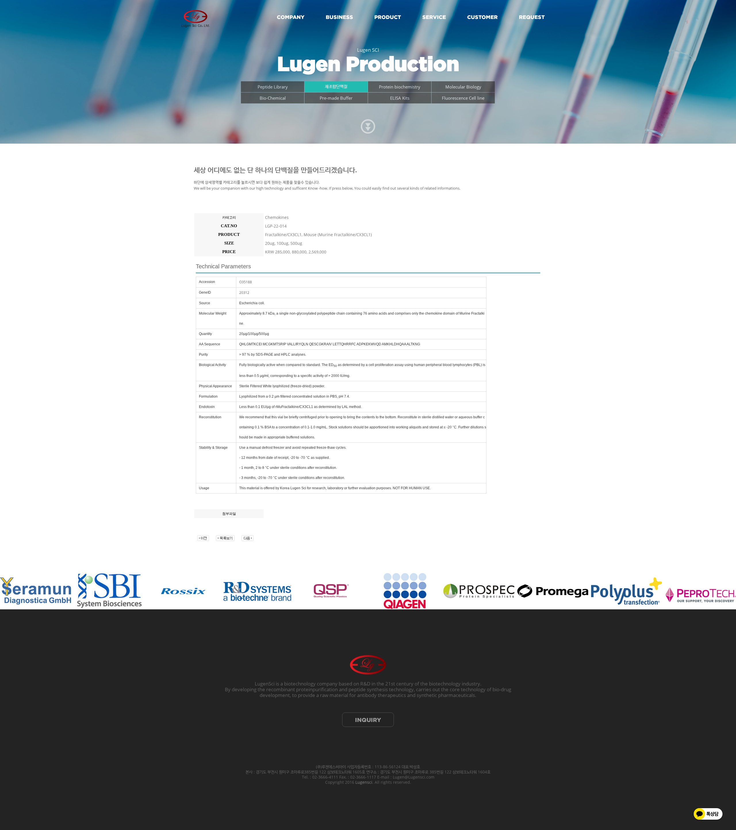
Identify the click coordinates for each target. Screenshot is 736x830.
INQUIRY (368, 720)
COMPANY (290, 17)
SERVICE (434, 17)
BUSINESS (339, 17)
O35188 (245, 282)
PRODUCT (387, 17)
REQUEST (532, 17)
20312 (244, 292)
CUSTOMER (482, 17)
